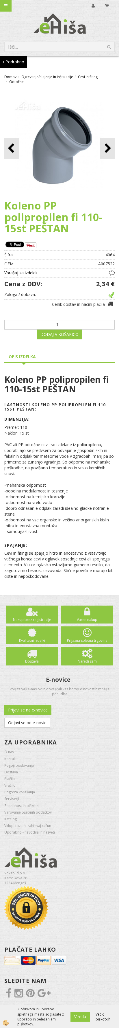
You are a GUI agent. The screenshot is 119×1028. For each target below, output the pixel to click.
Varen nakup (87, 619)
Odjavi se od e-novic (27, 722)
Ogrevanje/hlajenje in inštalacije (47, 76)
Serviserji (11, 798)
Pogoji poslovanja (19, 765)
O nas (9, 751)
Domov (10, 76)
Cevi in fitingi (88, 76)
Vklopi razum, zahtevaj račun (27, 825)
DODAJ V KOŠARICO (59, 334)
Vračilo (10, 785)
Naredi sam (87, 661)
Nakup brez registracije (32, 619)
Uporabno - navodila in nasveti (29, 832)
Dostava (32, 661)
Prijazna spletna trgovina (87, 640)
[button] (107, 148)
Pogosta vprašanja (19, 792)
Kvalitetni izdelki (32, 640)
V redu (80, 1016)
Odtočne (16, 81)
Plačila (9, 778)
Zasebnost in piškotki (21, 805)
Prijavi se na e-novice (28, 710)
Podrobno (14, 62)
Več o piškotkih (103, 1017)
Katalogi (11, 818)
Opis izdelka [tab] (22, 356)
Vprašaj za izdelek (21, 272)
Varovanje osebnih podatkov (28, 812)
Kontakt (10, 758)
